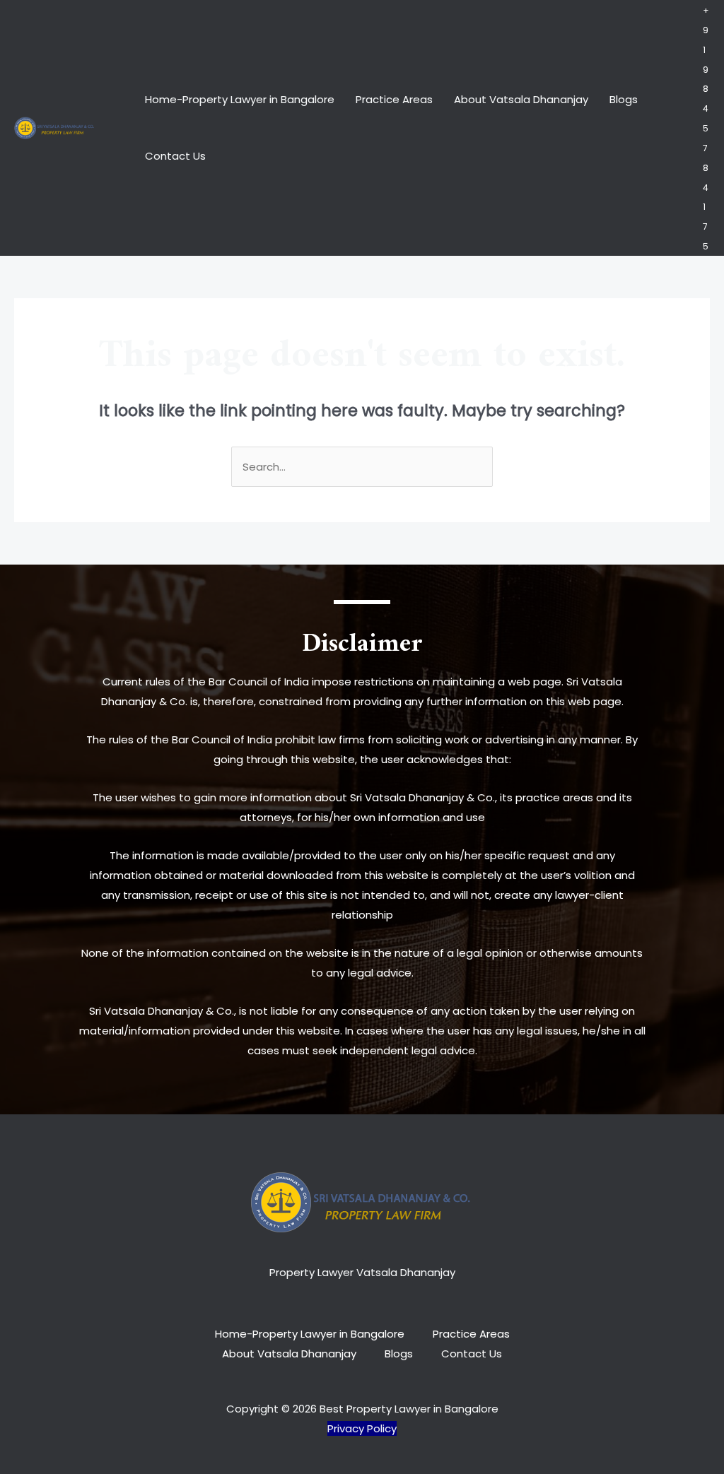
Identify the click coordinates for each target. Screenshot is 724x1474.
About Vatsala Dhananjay (521, 99)
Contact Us (175, 155)
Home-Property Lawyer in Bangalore (239, 99)
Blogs (623, 99)
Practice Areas (394, 99)
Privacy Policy (362, 1428)
